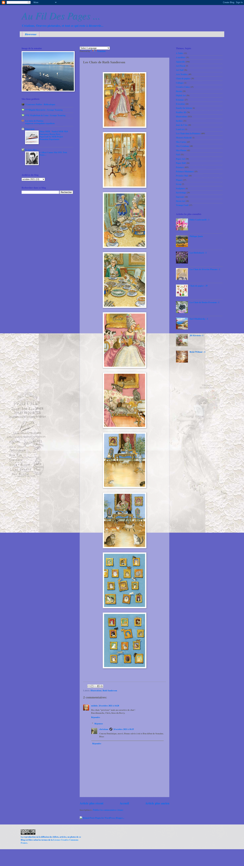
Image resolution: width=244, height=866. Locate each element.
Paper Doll (181, 162)
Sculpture (180, 188)
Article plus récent (91, 803)
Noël (178, 154)
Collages (180, 82)
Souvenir (180, 196)
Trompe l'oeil (182, 205)
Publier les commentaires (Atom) (108, 809)
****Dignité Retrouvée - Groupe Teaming (44, 109)
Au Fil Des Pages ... (61, 15)
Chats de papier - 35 (198, 285)
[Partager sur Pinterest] (101, 686)
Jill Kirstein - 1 (196, 335)
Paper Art (180, 158)
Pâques (179, 179)
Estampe (180, 99)
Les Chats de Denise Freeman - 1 (204, 302)
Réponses (98, 723)
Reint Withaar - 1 (197, 351)
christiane (103, 729)
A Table (179, 53)
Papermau (30, 128)
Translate (101, 51)
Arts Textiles (182, 74)
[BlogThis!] (92, 686)
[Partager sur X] (95, 686)
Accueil (124, 803)
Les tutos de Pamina (34, 120)
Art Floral (180, 65)
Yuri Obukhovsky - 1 (199, 318)
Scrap (178, 184)
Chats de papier (183, 78)
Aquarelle (180, 61)
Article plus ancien (157, 803)
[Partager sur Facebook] (98, 686)
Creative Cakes (183, 86)
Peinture (180, 167)
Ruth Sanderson (110, 690)
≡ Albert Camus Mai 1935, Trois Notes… (53, 153)
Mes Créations (182, 145)
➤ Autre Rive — (32, 149)
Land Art (180, 129)
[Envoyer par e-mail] (89, 686)
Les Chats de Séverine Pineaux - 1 (205, 269)
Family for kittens (184, 107)
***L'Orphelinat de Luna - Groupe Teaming (45, 115)
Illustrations (96, 690)
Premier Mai (182, 175)
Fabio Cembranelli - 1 (199, 219)
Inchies (179, 120)
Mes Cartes (181, 141)
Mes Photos (181, 150)
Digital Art (181, 95)
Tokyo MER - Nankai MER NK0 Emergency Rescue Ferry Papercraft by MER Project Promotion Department (54, 135)
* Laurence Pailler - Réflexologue (40, 104)
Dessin (179, 91)
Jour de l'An (181, 124)
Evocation (180, 103)
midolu (94, 705)
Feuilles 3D (181, 112)
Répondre (95, 717)
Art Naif (179, 69)
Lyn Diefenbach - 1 (198, 252)
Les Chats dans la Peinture (188, 133)
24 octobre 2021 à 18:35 (123, 729)
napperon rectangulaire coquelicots (40, 123)
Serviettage (181, 192)
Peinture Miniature (185, 171)
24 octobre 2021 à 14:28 (109, 705)
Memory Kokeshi (184, 137)
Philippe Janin (196, 236)
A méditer (180, 57)
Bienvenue (31, 34)
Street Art (180, 200)
